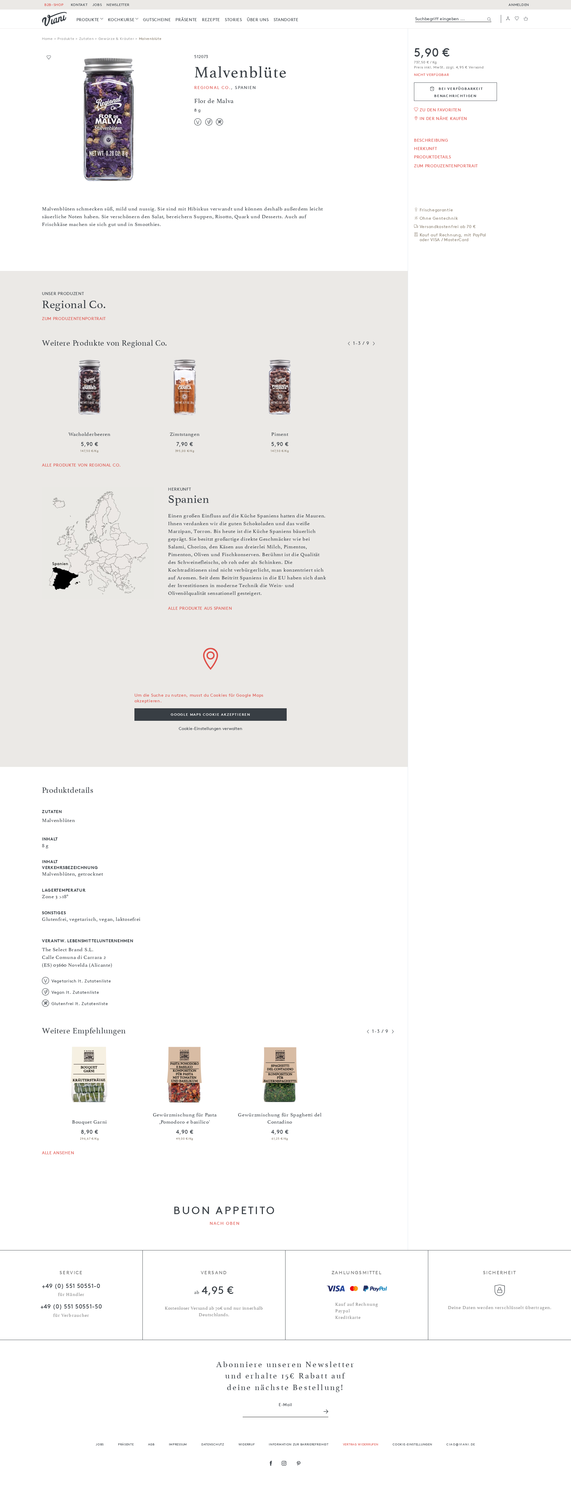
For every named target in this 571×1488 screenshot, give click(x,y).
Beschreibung (431, 140)
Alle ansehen (58, 1152)
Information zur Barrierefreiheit (298, 1444)
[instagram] (284, 1464)
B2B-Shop (54, 4)
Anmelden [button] (519, 4)
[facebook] (271, 1464)
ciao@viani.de (460, 1444)
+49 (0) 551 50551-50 (71, 1306)
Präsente (126, 1444)
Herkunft (425, 148)
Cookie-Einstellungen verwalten (210, 728)
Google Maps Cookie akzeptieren (210, 714)
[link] (89, 19)
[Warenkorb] (526, 19)
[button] (508, 19)
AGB (151, 1444)
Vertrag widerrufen (361, 1444)
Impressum (178, 1444)
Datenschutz (212, 1444)
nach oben (225, 1223)
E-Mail (285, 1404)
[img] (54, 19)
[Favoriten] (517, 18)
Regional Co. (212, 87)
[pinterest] (298, 1464)
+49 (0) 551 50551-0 (71, 1285)
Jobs (100, 1444)
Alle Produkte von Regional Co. (81, 464)
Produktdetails (432, 157)
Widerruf (247, 1444)
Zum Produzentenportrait (446, 165)
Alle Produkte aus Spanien (200, 608)
